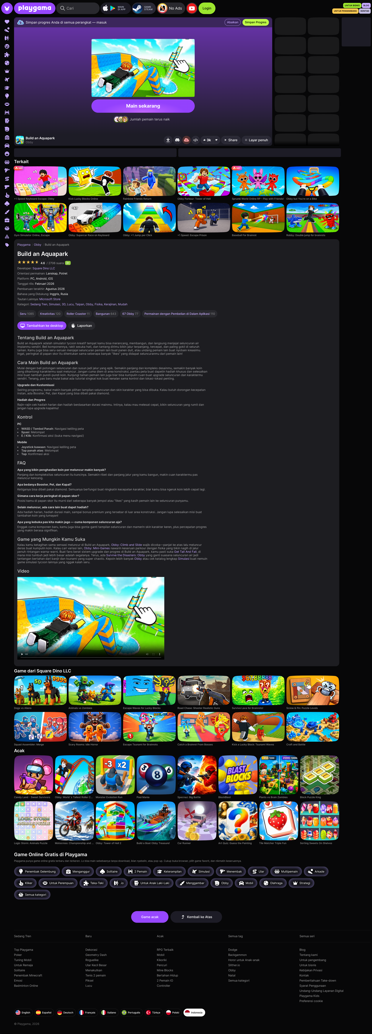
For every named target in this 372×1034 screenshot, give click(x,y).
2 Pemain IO (165, 980)
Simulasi (54, 304)
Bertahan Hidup (167, 975)
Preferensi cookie (311, 1001)
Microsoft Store (49, 299)
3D (63, 304)
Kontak (304, 975)
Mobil (160, 955)
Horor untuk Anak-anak (244, 960)
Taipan (79, 304)
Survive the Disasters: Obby (125, 555)
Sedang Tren (38, 304)
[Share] (195, 140)
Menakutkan (93, 970)
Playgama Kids (309, 996)
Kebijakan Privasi (310, 970)
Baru (88, 936)
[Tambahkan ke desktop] (168, 140)
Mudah (122, 304)
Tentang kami (308, 955)
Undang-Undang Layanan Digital (321, 991)
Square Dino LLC (44, 268)
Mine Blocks (165, 970)
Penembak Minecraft (28, 975)
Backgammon (237, 955)
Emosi (18, 980)
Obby (38, 244)
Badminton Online (26, 985)
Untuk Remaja (23, 965)
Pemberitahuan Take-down (317, 980)
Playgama (24, 244)
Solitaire (19, 970)
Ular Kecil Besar (96, 965)
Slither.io (234, 965)
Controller (163, 985)
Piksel (89, 980)
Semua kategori (238, 980)
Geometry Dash (96, 955)
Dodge (232, 949)
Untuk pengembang (312, 960)
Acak (160, 936)
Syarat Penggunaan (312, 985)
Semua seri (307, 936)
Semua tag (235, 936)
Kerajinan (110, 304)
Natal (231, 975)
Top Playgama (23, 949)
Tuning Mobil (22, 960)
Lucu (70, 304)
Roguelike (92, 960)
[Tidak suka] (216, 140)
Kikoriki (162, 960)
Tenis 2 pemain (95, 975)
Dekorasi (91, 949)
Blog (302, 949)
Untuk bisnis (307, 965)
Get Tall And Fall (185, 551)
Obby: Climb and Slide (126, 545)
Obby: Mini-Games (97, 548)
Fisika (98, 304)
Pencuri (162, 965)
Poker (18, 955)
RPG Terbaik (165, 949)
